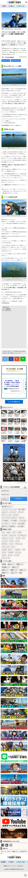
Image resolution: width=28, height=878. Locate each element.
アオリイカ (18, 544)
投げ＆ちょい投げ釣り (8, 526)
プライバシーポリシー (12, 865)
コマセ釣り (14, 520)
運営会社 (5, 865)
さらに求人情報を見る (14, 401)
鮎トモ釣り (22, 509)
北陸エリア (15, 567)
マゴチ (4, 552)
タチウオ (4, 544)
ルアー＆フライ (16, 60)
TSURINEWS (12, 869)
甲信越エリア (6, 567)
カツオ (10, 555)
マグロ (4, 555)
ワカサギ (10, 552)
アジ (3, 532)
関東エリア (20, 564)
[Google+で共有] (16, 359)
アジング (20, 512)
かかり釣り (21, 523)
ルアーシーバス (6, 515)
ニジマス (4, 541)
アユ (23, 538)
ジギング (21, 518)
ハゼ (23, 549)
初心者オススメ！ (7, 506)
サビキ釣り (20, 526)
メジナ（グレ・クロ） (8, 547)
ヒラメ (11, 544)
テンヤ (14, 523)
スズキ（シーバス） (8, 538)
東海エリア (5, 570)
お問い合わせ (20, 865)
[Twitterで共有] (5, 359)
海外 (20, 573)
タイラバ (16, 515)
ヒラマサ (4, 535)
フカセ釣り (5, 520)
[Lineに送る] (22, 359)
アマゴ (11, 541)
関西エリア (14, 570)
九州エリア (14, 573)
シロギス (17, 549)
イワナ (17, 541)
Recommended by (20, 482)
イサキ (19, 532)
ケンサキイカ (22, 535)
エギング (4, 512)
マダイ (9, 532)
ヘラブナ (16, 555)
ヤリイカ (18, 552)
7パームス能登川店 (6, 308)
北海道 (4, 564)
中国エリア (22, 570)
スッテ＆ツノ (6, 523)
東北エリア (11, 564)
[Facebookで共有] (11, 359)
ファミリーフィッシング (9, 509)
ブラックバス (5, 60)
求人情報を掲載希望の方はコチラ (14, 371)
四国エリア (5, 573)
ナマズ (18, 538)
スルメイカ (12, 535)
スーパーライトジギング (9, 518)
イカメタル (22, 520)
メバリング (12, 512)
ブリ (14, 532)
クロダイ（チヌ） (7, 549)
